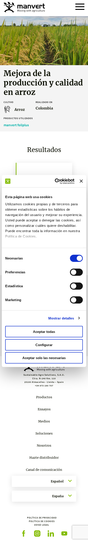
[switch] (76, 272)
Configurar (44, 345)
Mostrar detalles (61, 318)
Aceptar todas (44, 332)
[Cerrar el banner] (81, 181)
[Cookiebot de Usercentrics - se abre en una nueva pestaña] (55, 181)
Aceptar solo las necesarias (44, 358)
